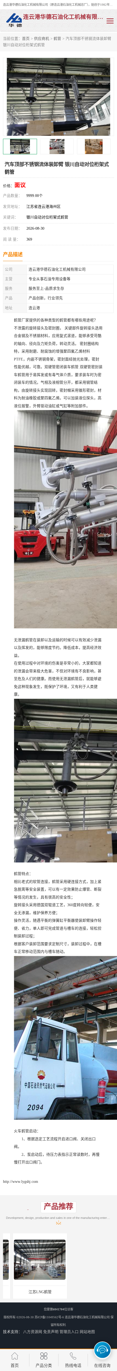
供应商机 (41, 39)
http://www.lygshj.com (20, 1182)
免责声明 (51, 1332)
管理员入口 (69, 1332)
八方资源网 (32, 1332)
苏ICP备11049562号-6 (49, 1317)
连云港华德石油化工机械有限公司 (87, 1317)
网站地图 (87, 1332)
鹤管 (57, 39)
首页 (26, 39)
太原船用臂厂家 (87, 1292)
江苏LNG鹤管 (30, 1292)
